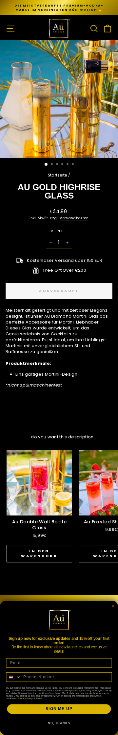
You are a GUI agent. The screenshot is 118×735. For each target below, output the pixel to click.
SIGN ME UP (59, 709)
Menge (59, 231)
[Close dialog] (113, 606)
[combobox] (13, 677)
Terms (39, 698)
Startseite (57, 175)
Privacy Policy (25, 698)
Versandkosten (74, 218)
